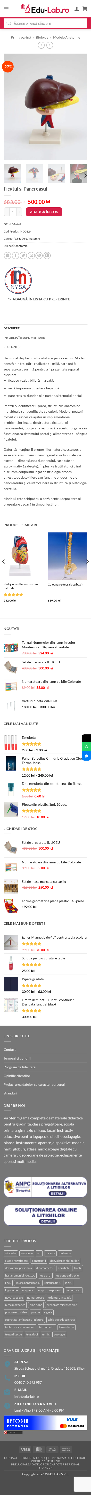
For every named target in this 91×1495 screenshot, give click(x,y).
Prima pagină (21, 37)
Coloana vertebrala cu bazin (65, 584)
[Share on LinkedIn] (47, 255)
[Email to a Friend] (31, 255)
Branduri (10, 1093)
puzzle (35, 1312)
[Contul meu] (76, 8)
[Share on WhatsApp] (7, 255)
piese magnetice (15, 1304)
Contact (10, 1049)
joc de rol (45, 1275)
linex (8, 1282)
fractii (78, 1268)
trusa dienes (66, 1327)
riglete (48, 1312)
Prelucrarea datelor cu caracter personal (34, 1084)
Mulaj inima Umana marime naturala (21, 586)
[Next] (79, 106)
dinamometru (45, 1268)
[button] (6, 8)
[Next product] (41, 45)
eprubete (64, 1268)
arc (39, 1253)
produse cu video (16, 1312)
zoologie (59, 1334)
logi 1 (68, 1282)
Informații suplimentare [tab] (24, 337)
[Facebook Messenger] (86, 756)
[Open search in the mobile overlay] (45, 23)
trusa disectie (13, 1334)
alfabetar (11, 1253)
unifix (46, 1334)
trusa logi (32, 1334)
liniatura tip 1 (52, 1282)
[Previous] (11, 106)
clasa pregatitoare (16, 1260)
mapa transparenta (50, 1290)
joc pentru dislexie (67, 1275)
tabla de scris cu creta (61, 1319)
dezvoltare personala (18, 1268)
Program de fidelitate (19, 1067)
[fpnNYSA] (18, 280)
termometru (47, 1327)
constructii (39, 1260)
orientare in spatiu (59, 1297)
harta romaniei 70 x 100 (20, 1275)
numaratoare (35, 1297)
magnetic (28, 1290)
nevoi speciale (14, 1297)
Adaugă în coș (44, 212)
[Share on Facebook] (15, 255)
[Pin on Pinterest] (39, 255)
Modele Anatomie (66, 37)
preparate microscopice (62, 1304)
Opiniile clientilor (17, 1076)
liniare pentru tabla (28, 1282)
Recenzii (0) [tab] (13, 346)
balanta (50, 1253)
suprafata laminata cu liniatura (24, 1319)
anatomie (21, 245)
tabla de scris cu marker (20, 1327)
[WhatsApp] (86, 746)
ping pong (36, 1304)
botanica (65, 1253)
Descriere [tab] (12, 328)
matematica (73, 1290)
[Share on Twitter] (23, 255)
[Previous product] (49, 45)
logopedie (11, 1290)
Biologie (42, 37)
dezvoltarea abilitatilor (64, 1260)
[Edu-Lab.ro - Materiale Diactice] (45, 8)
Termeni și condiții (17, 1058)
